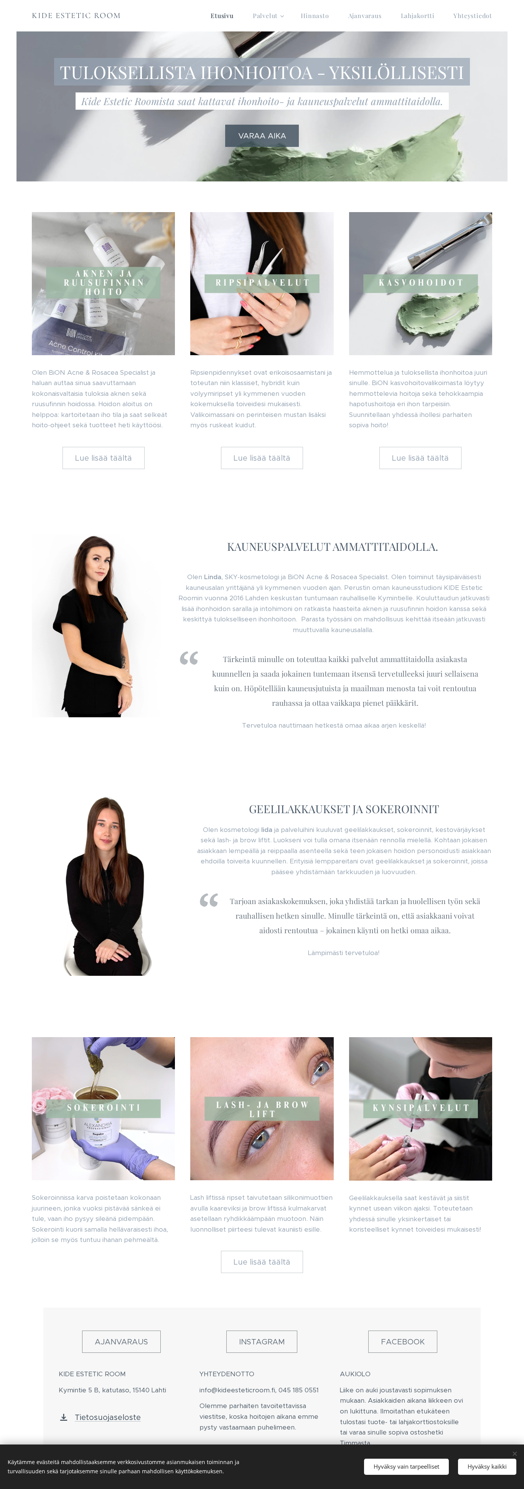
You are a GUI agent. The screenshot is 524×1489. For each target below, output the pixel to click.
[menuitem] (226, 15)
